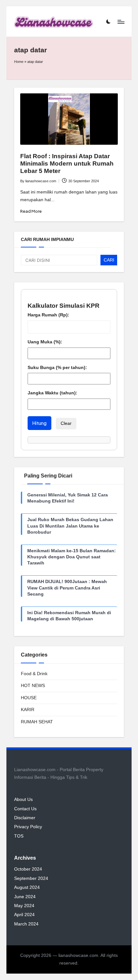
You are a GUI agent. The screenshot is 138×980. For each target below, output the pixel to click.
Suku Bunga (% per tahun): (57, 367)
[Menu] (120, 21)
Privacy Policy (28, 826)
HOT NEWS (33, 685)
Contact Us (25, 808)
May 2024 (24, 905)
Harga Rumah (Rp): (48, 315)
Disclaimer (24, 817)
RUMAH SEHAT (37, 721)
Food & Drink (34, 673)
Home (18, 62)
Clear (66, 423)
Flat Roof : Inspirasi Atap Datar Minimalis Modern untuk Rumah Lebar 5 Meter (67, 163)
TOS (18, 836)
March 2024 (26, 924)
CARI (109, 260)
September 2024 (31, 878)
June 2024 (25, 896)
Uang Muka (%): (45, 342)
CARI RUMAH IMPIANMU (47, 239)
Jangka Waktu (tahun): (52, 393)
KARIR (27, 709)
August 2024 (27, 887)
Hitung (39, 423)
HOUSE (29, 697)
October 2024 (28, 869)
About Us (23, 799)
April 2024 (24, 914)
